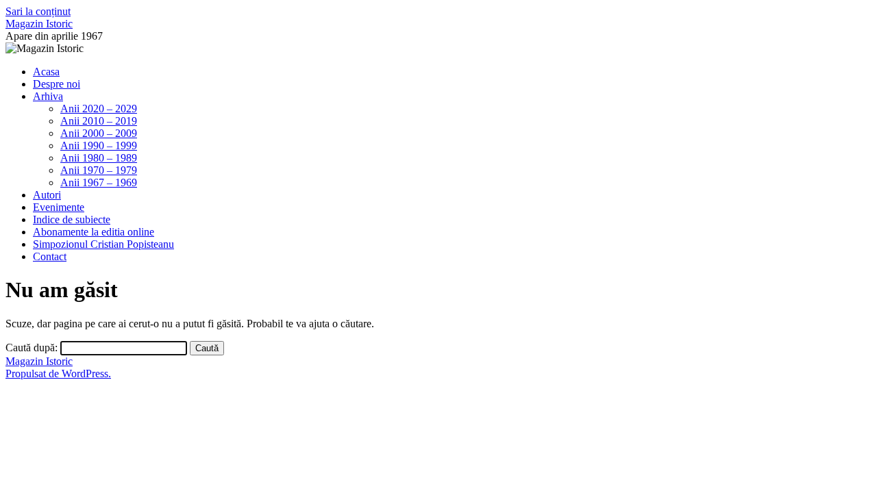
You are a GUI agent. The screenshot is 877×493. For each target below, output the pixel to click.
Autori (47, 195)
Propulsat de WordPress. (58, 373)
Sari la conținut (38, 11)
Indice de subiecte (71, 219)
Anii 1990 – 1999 (98, 145)
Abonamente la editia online (93, 232)
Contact (49, 256)
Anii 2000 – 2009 (98, 133)
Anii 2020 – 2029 (98, 108)
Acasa (46, 71)
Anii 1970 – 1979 (98, 170)
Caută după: (31, 347)
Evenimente (58, 207)
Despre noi (56, 84)
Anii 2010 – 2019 (98, 121)
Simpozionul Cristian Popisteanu (103, 244)
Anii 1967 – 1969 (98, 182)
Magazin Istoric (39, 23)
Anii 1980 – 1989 (98, 158)
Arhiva (48, 96)
